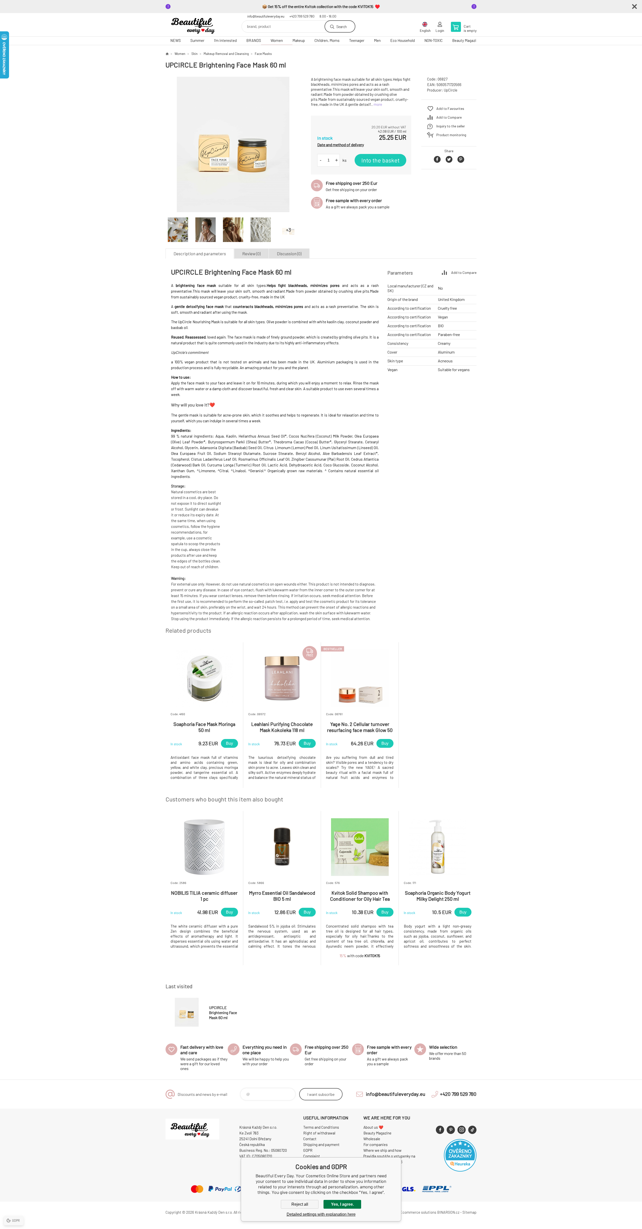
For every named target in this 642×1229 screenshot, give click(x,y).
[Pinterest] (451, 1130)
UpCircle (450, 90)
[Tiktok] (472, 1130)
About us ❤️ (373, 1127)
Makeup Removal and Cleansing (226, 54)
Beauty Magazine (466, 40)
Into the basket (380, 160)
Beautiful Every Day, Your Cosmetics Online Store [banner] (196, 24)
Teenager (356, 40)
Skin (194, 54)
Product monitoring (451, 135)
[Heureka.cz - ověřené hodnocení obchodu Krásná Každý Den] (460, 1170)
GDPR (307, 1150)
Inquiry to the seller (450, 126)
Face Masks (263, 54)
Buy (229, 743)
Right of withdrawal (319, 1133)
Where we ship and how (382, 1150)
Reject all (299, 1204)
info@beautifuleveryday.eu (265, 16)
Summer (197, 40)
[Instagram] (461, 1130)
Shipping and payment (321, 1144)
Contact (309, 1138)
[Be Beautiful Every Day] (167, 53)
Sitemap (469, 1212)
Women (277, 40)
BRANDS (253, 40)
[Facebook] (440, 1130)
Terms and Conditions (321, 1127)
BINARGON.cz (448, 1212)
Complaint (311, 1156)
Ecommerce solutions (418, 1212)
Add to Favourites (450, 108)
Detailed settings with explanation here (321, 1214)
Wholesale (371, 1138)
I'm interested (225, 40)
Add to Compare (449, 117)
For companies (375, 1144)
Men (377, 40)
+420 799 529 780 (301, 16)
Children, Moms (327, 40)
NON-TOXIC (433, 40)
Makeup (298, 40)
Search (341, 26)
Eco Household (402, 40)
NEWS (175, 40)
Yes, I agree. (342, 1204)
